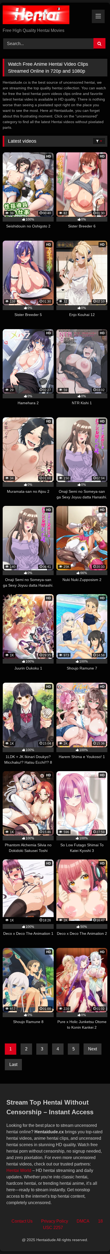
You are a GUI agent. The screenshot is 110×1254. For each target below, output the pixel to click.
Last (13, 1064)
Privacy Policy (54, 1221)
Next (92, 1049)
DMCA (83, 1221)
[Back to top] (93, 1238)
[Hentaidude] (45, 15)
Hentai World (18, 1170)
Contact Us (22, 1221)
